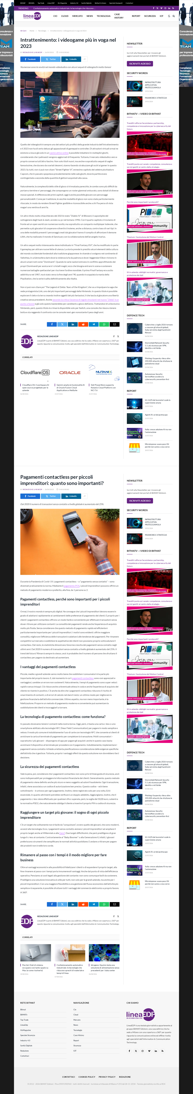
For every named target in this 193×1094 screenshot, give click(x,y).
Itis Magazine (62, 3)
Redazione (24, 1051)
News (90, 16)
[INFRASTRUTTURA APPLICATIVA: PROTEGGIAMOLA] (134, 86)
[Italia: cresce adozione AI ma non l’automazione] (134, 433)
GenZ (62, 833)
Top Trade (41, 3)
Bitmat (23, 1009)
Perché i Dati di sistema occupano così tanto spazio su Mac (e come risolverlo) (35, 968)
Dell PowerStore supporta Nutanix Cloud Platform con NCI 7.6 (103, 387)
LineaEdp (24, 1025)
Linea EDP (51, 3)
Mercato (77, 16)
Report (136, 16)
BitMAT (22, 3)
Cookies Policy (87, 1077)
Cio (55, 16)
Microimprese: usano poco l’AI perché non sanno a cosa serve (157, 445)
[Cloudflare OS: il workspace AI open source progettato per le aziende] (35, 372)
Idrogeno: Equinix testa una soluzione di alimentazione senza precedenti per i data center (105, 968)
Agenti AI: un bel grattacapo (156, 415)
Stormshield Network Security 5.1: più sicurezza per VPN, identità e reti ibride (157, 345)
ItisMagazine (25, 1030)
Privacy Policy (107, 1077)
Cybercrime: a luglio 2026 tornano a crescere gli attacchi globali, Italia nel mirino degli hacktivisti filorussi (159, 329)
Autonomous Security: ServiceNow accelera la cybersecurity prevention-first (157, 376)
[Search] (173, 16)
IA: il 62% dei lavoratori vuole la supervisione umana (157, 401)
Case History (118, 16)
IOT (161, 16)
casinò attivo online (59, 152)
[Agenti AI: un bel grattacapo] (134, 418)
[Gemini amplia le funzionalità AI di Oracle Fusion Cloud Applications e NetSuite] (70, 372)
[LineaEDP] (32, 16)
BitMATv (31, 3)
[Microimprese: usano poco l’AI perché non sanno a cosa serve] (134, 448)
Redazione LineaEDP (32, 52)
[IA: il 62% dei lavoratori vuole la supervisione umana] (134, 404)
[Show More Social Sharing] (84, 59)
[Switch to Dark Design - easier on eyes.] (169, 16)
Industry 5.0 (74, 3)
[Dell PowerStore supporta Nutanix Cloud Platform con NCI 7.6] (104, 372)
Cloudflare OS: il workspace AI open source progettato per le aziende (35, 387)
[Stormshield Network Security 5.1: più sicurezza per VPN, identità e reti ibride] (134, 346)
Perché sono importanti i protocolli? (143, 202)
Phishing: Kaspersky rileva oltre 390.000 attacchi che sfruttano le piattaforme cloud (158, 361)
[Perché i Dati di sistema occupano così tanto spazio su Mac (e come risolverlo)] (35, 952)
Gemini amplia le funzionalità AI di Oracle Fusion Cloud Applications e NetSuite (71, 387)
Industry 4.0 (25, 1040)
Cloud (64, 16)
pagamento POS (72, 585)
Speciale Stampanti (115, 3)
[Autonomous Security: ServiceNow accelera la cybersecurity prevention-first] (134, 378)
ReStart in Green (100, 3)
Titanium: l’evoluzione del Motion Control (145, 237)
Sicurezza (150, 16)
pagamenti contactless (83, 678)
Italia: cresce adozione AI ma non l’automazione (158, 430)
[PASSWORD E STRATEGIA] (134, 101)
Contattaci (129, 3)
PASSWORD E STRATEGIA (156, 98)
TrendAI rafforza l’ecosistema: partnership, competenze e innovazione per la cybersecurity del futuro (149, 126)
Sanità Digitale (86, 3)
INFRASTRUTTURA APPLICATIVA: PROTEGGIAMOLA (153, 85)
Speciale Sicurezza (27, 1035)
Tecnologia (103, 16)
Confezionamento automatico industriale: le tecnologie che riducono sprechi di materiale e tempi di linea (65, 8)
